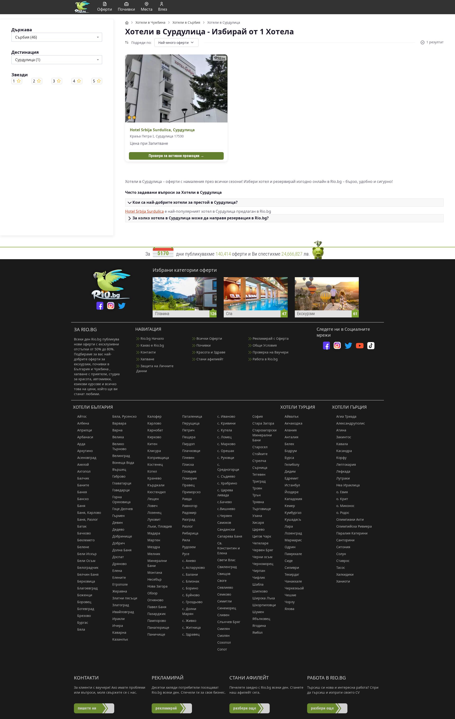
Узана (257, 515)
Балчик (83, 478)
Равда (187, 499)
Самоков (224, 522)
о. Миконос (345, 505)
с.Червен (224, 515)
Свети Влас (226, 560)
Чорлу (290, 602)
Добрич (118, 543)
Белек (289, 444)
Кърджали (155, 485)
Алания (291, 430)
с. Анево (189, 560)
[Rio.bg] (82, 6)
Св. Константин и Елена (228, 548)
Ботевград (85, 608)
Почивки (203, 345)
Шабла (258, 584)
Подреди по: (140, 42)
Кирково (154, 437)
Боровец (84, 602)
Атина (341, 430)
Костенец (155, 464)
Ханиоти (343, 581)
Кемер (290, 505)
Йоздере (292, 492)
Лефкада (343, 471)
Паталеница (192, 416)
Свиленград (227, 567)
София (257, 416)
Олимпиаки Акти (350, 519)
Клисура (154, 450)
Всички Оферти (209, 338)
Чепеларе (260, 543)
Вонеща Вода (123, 462)
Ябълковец (261, 618)
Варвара (119, 423)
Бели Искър (87, 554)
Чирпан (258, 570)
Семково (224, 594)
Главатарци (121, 483)
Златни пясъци (124, 598)
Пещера (189, 437)
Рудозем (189, 547)
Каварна (119, 632)
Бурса (289, 457)
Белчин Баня (88, 574)
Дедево (118, 529)
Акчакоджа (293, 423)
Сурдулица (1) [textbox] (27, 59)
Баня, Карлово (89, 512)
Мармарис (293, 540)
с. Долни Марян (189, 611)
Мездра (153, 547)
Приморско (191, 492)
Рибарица (190, 533)
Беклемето (86, 540)
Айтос (82, 416)
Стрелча (259, 460)
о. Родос (342, 512)
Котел (152, 471)
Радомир (189, 512)
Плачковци (191, 450)
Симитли (224, 601)
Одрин (290, 547)
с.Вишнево (226, 508)
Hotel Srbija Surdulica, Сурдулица (162, 129)
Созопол (224, 642)
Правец (188, 485)
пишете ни (87, 708)
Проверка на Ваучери (270, 352)
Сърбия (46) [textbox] (26, 37)
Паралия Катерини (352, 533)
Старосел (260, 447)
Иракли (118, 618)
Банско (83, 499)
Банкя (82, 492)
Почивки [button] (126, 9)
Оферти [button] (104, 9)
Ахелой (83, 464)
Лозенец (154, 512)
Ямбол (257, 632)
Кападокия (293, 499)
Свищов (223, 573)
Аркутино (85, 450)
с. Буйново (191, 595)
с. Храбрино (227, 483)
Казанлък (120, 639)
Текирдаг (292, 574)
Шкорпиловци (264, 605)
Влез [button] (162, 9)
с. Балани (190, 574)
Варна (117, 430)
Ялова (289, 608)
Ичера (117, 625)
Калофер (154, 416)
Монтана (154, 572)
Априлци (84, 430)
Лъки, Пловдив (159, 526)
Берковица (86, 581)
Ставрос (343, 560)
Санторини (345, 540)
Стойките (260, 454)
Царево (258, 529)
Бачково (84, 533)
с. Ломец (224, 437)
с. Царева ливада (225, 492)
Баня (81, 505)
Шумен (258, 612)
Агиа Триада (346, 416)
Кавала (342, 444)
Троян (257, 488)
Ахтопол (84, 471)
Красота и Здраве (210, 352)
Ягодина (259, 625)
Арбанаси (85, 437)
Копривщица (158, 457)
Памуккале (293, 554)
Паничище (156, 634)
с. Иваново (226, 416)
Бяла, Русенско (124, 416)
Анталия (291, 437)
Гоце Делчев (122, 508)
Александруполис (350, 423)
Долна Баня (122, 550)
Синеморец (226, 608)
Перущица (191, 423)
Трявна (258, 502)
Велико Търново (119, 446)
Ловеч (152, 505)
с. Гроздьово (192, 602)
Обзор (152, 593)
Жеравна (119, 591)
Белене (83, 547)
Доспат (118, 557)
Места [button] (146, 9)
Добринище (122, 536)
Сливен (223, 615)
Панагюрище (158, 627)
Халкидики (345, 574)
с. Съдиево (226, 476)
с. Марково (226, 444)
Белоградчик (87, 567)
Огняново (155, 600)
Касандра (344, 450)
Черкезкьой (294, 588)
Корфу (341, 457)
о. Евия (342, 492)
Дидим (290, 471)
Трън (256, 495)
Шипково (260, 591)
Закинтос (343, 437)
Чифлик (258, 577)
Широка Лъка (263, 598)
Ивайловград (123, 612)
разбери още (244, 708)
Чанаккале (293, 581)
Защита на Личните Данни (154, 368)
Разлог (187, 526)
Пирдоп (188, 444)
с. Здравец (191, 634)
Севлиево (225, 587)
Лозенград (293, 533)
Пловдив (189, 471)
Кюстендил (156, 492)
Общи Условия (264, 345)
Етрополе (120, 584)
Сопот (222, 649)
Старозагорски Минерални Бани (264, 435)
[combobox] (56, 37)
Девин (117, 522)
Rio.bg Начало (152, 338)
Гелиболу (292, 464)
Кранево (154, 478)
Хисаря (258, 522)
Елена (117, 570)
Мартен (153, 540)
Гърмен (118, 515)
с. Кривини (226, 423)
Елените (119, 577)
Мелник (153, 554)
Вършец (119, 469)
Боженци (84, 595)
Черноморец (262, 563)
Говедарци (121, 490)
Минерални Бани (157, 563)
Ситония (343, 547)
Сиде (289, 560)
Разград (188, 519)
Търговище (261, 508)
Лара (289, 526)
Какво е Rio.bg (152, 345)
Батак (81, 526)
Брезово (84, 615)
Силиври (292, 567)
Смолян (223, 635)
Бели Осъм (86, 560)
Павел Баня (156, 607)
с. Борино (190, 588)
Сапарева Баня (229, 536)
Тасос (340, 567)
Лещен (153, 499)
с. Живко (189, 620)
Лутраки (343, 478)
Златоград (120, 605)
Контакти (148, 352)
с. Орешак (225, 450)
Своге (222, 580)
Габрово (118, 476)
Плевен (188, 457)
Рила (186, 540)
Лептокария (346, 464)
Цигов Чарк (261, 536)
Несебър (154, 579)
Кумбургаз (293, 512)
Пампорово (156, 620)
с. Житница (191, 627)
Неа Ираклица (348, 485)
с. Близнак (190, 581)
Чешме (290, 595)
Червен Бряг (262, 550)
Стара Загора (263, 423)
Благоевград (87, 588)
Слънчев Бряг (228, 622)
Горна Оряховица (121, 499)
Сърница (259, 467)
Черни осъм (262, 557)
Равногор (189, 505)
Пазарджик (156, 613)
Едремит (292, 478)
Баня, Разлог (87, 519)
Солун (341, 554)
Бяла (81, 629)
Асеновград (86, 457)
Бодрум (291, 450)
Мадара (153, 533)
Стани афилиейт (209, 359)
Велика (118, 437)
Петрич (188, 430)
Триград (259, 481)
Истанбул (292, 485)
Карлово (154, 423)
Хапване (147, 359)
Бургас (82, 622)
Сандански (226, 529)
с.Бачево (224, 502)
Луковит (154, 519)
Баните (83, 485)
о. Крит (342, 499)
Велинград (121, 455)
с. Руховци (225, 457)
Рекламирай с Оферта (270, 338)
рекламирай (166, 708)
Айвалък (292, 416)
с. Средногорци (228, 467)
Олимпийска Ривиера (354, 526)
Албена (83, 423)
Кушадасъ (293, 519)
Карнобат (155, 430)
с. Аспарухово (193, 567)
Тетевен (258, 474)
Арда (81, 444)
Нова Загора (157, 586)
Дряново (119, 563)
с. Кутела (224, 430)
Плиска (188, 464)
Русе (185, 554)
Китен (152, 444)
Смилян (223, 628)
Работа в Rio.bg (265, 359)
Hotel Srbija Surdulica (144, 211)
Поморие (189, 478)
